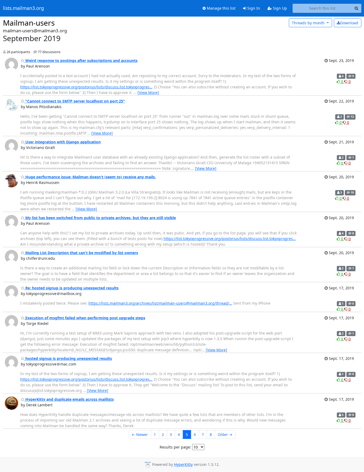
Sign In (253, 8)
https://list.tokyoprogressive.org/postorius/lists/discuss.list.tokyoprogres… (86, 86)
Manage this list (221, 8)
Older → (225, 434)
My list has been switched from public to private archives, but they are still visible (100, 217)
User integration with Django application (62, 141)
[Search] (356, 8)
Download (349, 22)
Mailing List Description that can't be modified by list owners (81, 252)
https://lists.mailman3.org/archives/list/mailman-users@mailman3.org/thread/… (160, 303)
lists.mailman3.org (23, 8)
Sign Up (279, 8)
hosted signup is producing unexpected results (68, 358)
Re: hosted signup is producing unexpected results (71, 287)
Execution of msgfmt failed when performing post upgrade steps (84, 317)
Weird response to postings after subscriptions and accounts (80, 60)
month (309, 22)
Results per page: (175, 447)
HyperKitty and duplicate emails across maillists (69, 399)
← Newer (140, 434)
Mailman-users (29, 23)
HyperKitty (183, 464)
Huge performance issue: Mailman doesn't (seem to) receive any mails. (90, 176)
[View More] (148, 92)
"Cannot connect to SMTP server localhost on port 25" (74, 101)
